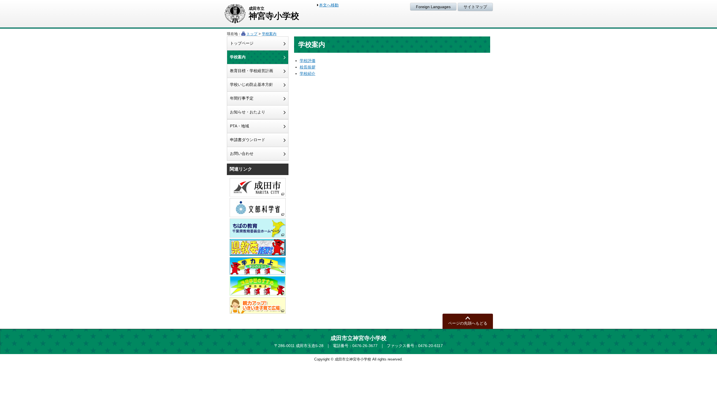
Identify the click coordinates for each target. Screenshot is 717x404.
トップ (251, 34)
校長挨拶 (307, 67)
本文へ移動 (329, 5)
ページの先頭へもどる (467, 323)
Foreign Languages (433, 6)
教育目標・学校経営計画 (251, 70)
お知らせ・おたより (247, 112)
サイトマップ (475, 6)
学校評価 (307, 60)
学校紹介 (307, 73)
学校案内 (269, 34)
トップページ (241, 43)
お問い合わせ (241, 153)
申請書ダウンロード (247, 139)
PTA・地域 (239, 126)
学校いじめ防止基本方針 (251, 84)
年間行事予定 (241, 98)
